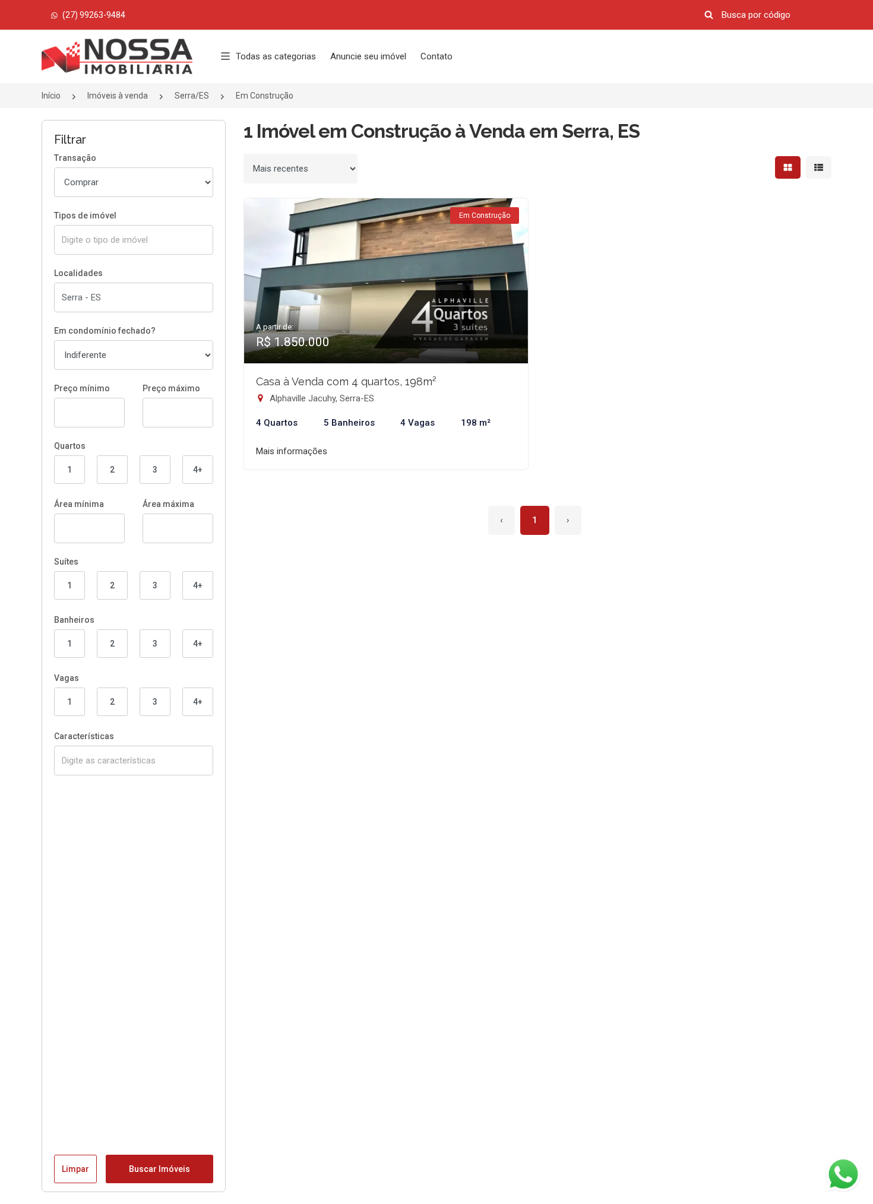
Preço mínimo (82, 388)
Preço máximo (171, 388)
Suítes (66, 561)
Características (84, 736)
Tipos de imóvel (85, 215)
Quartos (70, 446)
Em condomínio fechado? (105, 330)
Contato (436, 56)
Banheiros (74, 620)
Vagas (66, 678)
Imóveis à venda (117, 95)
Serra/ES (192, 95)
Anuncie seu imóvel (368, 56)
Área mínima (79, 504)
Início (51, 95)
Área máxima (168, 504)
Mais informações (291, 451)
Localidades (78, 273)
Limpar (75, 1169)
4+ (198, 469)
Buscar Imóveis (159, 1169)
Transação (75, 158)
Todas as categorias (276, 56)
